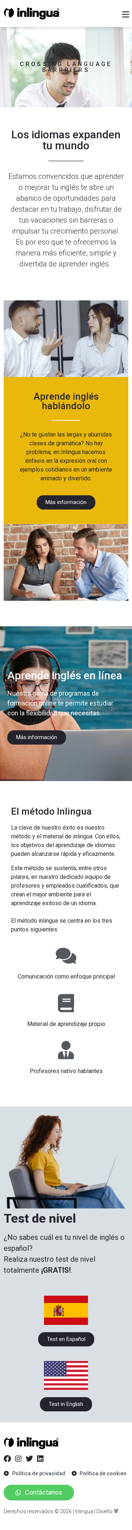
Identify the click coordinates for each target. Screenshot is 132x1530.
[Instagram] (18, 1458)
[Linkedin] (40, 1458)
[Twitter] (29, 1458)
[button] (126, 14)
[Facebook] (7, 1458)
